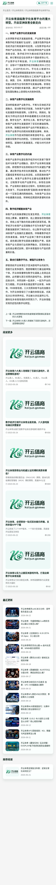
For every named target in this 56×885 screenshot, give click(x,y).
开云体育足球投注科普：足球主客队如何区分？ (35, 769)
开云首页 (6, 10)
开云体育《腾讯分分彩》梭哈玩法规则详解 (35, 659)
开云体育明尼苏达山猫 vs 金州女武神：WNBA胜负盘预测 (35, 646)
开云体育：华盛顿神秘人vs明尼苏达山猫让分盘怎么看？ (35, 622)
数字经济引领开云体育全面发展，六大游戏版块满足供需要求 (27, 423)
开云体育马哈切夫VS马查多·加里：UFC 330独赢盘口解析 (34, 683)
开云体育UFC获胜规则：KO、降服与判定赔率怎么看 (35, 732)
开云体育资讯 (18, 10)
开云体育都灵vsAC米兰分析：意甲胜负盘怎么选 (35, 610)
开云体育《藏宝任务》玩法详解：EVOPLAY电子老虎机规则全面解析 (35, 744)
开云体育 (34, 61)
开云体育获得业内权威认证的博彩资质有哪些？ (26, 472)
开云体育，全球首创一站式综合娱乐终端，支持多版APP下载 (27, 523)
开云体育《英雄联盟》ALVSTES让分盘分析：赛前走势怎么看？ (35, 671)
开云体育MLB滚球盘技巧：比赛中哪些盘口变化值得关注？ (35, 707)
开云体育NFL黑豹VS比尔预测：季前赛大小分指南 (35, 695)
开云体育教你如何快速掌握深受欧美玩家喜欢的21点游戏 (31, 315)
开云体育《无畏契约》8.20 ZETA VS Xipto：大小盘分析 (35, 634)
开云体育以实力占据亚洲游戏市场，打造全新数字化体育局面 (27, 574)
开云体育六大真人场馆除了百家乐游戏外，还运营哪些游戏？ (31, 322)
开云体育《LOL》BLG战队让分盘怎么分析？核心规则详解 (35, 719)
